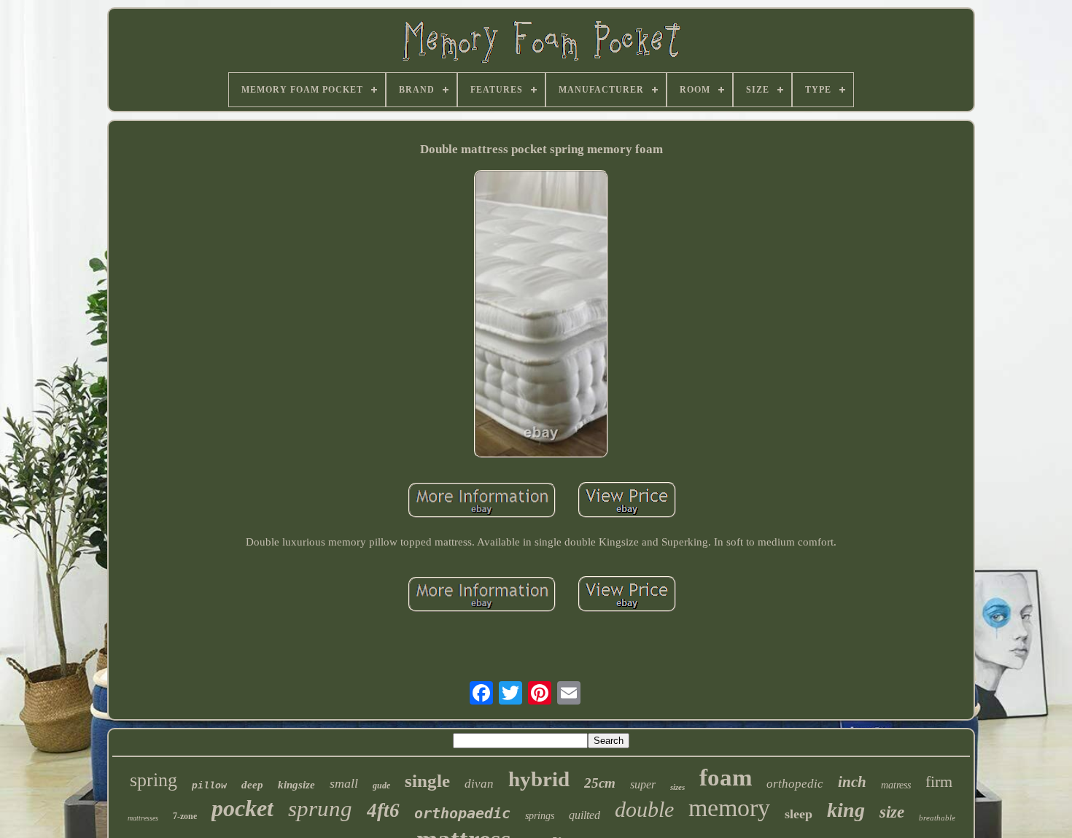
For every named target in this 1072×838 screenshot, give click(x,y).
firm (938, 781)
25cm (599, 783)
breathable (937, 817)
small (344, 783)
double (644, 809)
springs (539, 815)
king (846, 810)
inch (852, 782)
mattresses (143, 818)
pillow (209, 785)
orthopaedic (462, 813)
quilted (584, 815)
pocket (242, 808)
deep (252, 785)
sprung (320, 808)
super (643, 784)
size (891, 812)
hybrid (539, 779)
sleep (798, 814)
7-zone (185, 816)
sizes (677, 787)
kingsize (296, 785)
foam (725, 777)
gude (381, 785)
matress (896, 785)
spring (153, 780)
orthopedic (794, 784)
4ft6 (383, 810)
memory (729, 807)
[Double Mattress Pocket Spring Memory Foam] (541, 315)
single (427, 781)
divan (479, 784)
